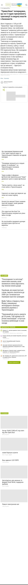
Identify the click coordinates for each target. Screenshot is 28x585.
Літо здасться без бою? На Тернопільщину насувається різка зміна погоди (13, 213)
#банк (2, 78)
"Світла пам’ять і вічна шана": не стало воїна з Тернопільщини (13, 186)
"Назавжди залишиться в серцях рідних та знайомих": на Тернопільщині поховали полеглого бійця (13, 166)
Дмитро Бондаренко (8, 81)
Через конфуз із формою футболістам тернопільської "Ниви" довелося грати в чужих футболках (14, 177)
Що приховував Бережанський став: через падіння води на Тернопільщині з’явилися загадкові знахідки (14, 154)
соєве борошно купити (10, 453)
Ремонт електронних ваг (10, 504)
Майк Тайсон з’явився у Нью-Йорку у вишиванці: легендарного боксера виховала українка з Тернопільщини (13, 305)
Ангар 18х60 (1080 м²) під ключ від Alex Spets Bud (13, 431)
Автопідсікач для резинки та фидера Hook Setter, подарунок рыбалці (12, 482)
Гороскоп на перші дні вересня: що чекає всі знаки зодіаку (14, 194)
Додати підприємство (14, 362)
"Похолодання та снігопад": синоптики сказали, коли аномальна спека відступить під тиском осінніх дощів (13, 282)
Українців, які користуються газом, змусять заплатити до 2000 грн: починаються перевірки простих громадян (13, 293)
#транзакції (6, 78)
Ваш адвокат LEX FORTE (10, 460)
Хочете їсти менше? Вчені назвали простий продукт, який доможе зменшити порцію (13, 203)
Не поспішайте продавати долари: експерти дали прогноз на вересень (13, 223)
